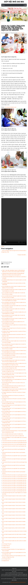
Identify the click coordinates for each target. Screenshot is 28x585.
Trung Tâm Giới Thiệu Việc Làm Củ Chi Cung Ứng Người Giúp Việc (14, 444)
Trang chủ (14, 568)
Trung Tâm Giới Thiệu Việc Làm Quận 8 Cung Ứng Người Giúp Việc (14, 482)
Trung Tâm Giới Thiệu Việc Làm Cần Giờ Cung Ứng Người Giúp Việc (14, 442)
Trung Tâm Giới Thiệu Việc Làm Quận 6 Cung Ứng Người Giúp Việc (14, 485)
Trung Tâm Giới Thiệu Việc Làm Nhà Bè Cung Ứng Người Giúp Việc (14, 440)
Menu (3, 5)
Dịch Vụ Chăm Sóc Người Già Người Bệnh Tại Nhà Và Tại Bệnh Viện (14, 574)
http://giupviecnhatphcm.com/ (10, 107)
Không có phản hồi (21, 32)
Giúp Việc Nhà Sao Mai (14, 2)
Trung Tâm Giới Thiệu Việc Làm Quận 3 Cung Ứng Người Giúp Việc (14, 490)
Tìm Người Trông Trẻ (6, 547)
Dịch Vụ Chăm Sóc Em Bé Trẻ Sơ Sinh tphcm (14, 572)
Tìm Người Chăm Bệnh (22, 254)
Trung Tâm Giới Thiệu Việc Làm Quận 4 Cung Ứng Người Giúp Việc (14, 489)
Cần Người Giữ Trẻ (5, 560)
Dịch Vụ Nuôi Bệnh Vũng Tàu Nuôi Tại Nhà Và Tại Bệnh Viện (13, 435)
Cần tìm (2, 246)
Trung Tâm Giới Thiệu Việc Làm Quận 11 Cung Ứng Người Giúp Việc (14, 476)
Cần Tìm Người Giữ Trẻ (6, 558)
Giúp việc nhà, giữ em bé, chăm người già (18, 582)
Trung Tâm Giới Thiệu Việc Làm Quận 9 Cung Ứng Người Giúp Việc (14, 480)
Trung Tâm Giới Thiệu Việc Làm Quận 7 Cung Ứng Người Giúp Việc (14, 483)
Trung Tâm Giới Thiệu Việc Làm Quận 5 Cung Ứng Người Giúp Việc (14, 487)
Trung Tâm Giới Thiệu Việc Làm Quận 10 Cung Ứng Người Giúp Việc (14, 478)
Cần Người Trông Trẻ (6, 545)
